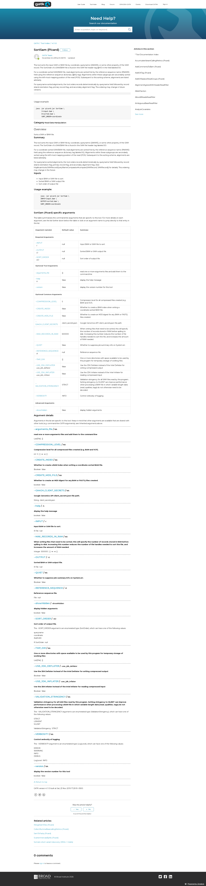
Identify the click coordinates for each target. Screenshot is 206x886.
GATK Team (47, 55)
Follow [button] (65, 50)
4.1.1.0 (54, 43)
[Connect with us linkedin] (170, 876)
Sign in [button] (165, 4)
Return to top (41, 782)
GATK (36, 43)
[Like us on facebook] (165, 876)
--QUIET (38, 345)
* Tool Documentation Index (146, 54)
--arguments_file (42, 273)
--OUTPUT (39, 250)
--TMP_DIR (40, 359)
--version (39, 287)
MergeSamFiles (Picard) (44, 825)
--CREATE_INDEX (42, 309)
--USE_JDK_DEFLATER (45, 365)
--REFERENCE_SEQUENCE (47, 351)
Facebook (35, 796)
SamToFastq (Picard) (42, 833)
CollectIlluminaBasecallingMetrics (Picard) (51, 829)
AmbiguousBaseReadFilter (146, 103)
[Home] (42, 4)
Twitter (39, 796)
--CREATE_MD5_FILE (44, 316)
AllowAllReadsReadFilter (145, 97)
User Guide (81, 4)
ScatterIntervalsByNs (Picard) (46, 838)
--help (37, 279)
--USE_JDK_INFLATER (44, 372)
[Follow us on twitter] (160, 876)
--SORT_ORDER (42, 257)
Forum (112, 4)
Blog (103, 4)
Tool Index (93, 4)
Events (138, 4)
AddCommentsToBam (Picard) (148, 67)
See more (139, 114)
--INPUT (38, 243)
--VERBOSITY (41, 396)
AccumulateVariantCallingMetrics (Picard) (152, 61)
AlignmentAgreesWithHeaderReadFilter (152, 85)
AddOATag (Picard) (143, 73)
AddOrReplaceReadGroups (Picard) (149, 79)
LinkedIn (44, 796)
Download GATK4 (151, 4)
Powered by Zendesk (196, 884)
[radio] (76, 809)
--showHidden (41, 410)
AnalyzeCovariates (142, 109)
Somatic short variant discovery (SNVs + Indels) (53, 842)
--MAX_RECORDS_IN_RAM (46, 334)
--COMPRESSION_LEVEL (46, 301)
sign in (41, 863)
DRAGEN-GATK (125, 4)
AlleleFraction (140, 91)
